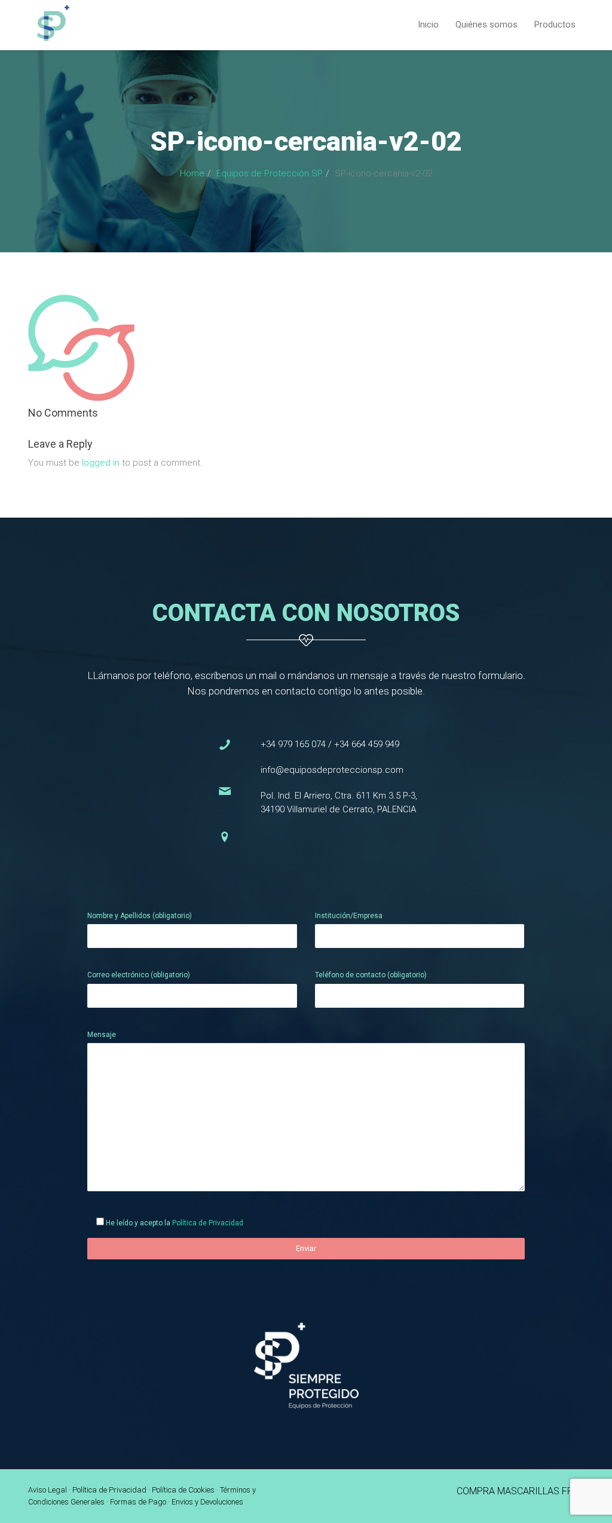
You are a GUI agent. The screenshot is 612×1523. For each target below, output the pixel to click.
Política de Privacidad (207, 1223)
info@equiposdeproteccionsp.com (332, 769)
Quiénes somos (486, 24)
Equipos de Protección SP (269, 173)
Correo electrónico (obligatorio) (138, 975)
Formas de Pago (138, 1501)
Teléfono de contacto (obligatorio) (371, 975)
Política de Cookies (183, 1489)
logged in (101, 462)
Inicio (428, 24)
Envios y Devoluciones (207, 1501)
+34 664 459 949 (366, 744)
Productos (555, 24)
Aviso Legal (47, 1489)
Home (192, 173)
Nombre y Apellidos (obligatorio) (139, 916)
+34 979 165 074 (293, 744)
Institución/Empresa (348, 916)
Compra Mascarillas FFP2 (520, 1491)
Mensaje (101, 1034)
